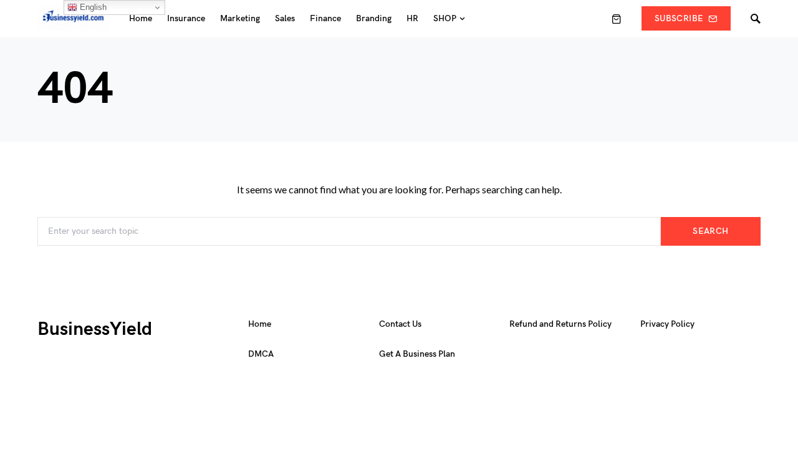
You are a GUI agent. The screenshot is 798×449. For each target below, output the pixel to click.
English (92, 7)
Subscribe (679, 18)
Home (259, 324)
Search (710, 231)
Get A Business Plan (417, 354)
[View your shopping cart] (617, 19)
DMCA (261, 354)
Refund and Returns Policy (560, 324)
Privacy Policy (667, 324)
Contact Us (400, 324)
